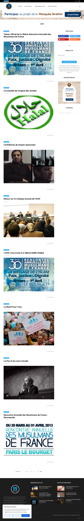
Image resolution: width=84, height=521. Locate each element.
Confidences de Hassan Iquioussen (20, 144)
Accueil (20, 6)
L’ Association (28, 6)
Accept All (25, 515)
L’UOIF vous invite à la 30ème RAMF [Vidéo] (24, 253)
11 (37, 471)
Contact (67, 515)
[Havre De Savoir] (9, 6)
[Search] (79, 6)
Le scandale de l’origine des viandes (20, 90)
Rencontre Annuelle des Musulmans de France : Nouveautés (26, 416)
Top (79, 518)
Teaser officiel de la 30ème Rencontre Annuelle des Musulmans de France (27, 35)
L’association (55, 515)
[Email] (52, 81)
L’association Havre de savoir (75, 515)
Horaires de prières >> (62, 515)
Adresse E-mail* (61, 55)
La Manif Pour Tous (13, 307)
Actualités (6, 31)
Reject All (17, 515)
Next (41, 471)
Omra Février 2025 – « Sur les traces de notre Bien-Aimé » (20, 1)
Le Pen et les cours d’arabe (16, 361)
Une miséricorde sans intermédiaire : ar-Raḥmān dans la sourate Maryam (45, 494)
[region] (17, 511)
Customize (8, 515)
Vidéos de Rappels (52, 6)
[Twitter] (49, 81)
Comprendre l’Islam (40, 6)
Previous (18, 471)
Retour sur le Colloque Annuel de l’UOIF (22, 198)
